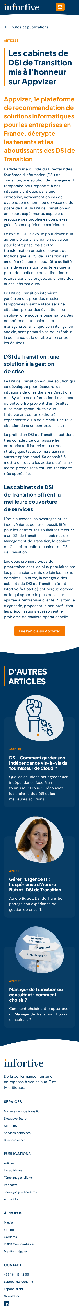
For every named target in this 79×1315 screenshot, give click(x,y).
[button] (70, 7)
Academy (11, 1126)
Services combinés (17, 1133)
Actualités (11, 1199)
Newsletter (11, 1296)
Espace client (13, 1289)
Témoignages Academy (20, 1192)
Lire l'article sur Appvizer (39, 631)
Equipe (9, 1230)
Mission (9, 1222)
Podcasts (10, 1185)
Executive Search (16, 1118)
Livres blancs (13, 1170)
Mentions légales (16, 1251)
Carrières (10, 1237)
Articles (9, 1163)
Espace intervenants (18, 1282)
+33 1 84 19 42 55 (16, 1274)
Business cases (14, 1140)
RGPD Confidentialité (19, 1244)
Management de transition (22, 1111)
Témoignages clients (18, 1178)
